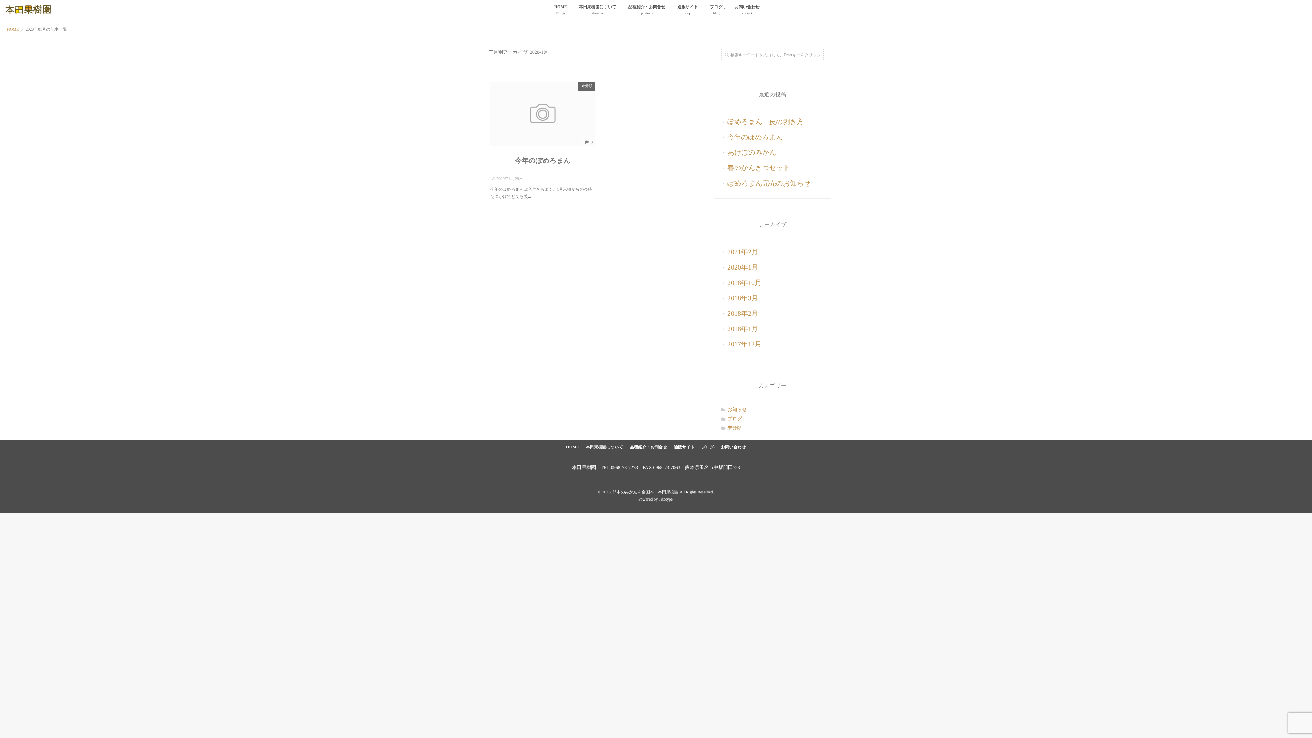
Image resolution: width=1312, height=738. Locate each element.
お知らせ (737, 409)
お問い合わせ (747, 9)
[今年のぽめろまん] (542, 114)
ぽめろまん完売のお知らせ (769, 183)
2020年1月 (742, 267)
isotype (667, 499)
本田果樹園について (597, 9)
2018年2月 (742, 313)
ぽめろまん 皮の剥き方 (765, 122)
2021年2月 (742, 252)
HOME (560, 9)
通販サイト (687, 9)
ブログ (716, 9)
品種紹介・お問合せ (647, 9)
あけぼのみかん (751, 152)
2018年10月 (744, 283)
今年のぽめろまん (543, 160)
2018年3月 (742, 298)
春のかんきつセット (758, 168)
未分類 (586, 86)
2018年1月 (742, 329)
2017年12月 (744, 344)
